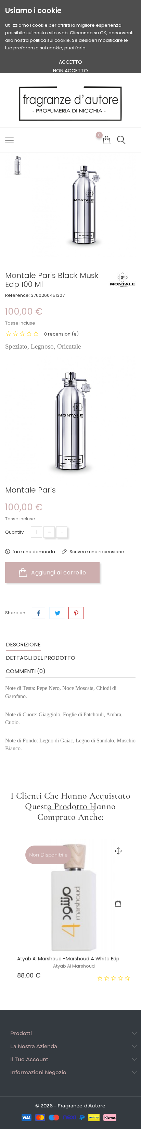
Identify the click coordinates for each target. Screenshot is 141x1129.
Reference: (17, 295)
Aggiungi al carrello (58, 572)
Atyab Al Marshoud (74, 966)
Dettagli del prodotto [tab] (40, 658)
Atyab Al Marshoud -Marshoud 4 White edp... (70, 958)
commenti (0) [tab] (26, 671)
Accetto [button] (70, 62)
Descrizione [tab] (23, 644)
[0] (106, 140)
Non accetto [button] (70, 70)
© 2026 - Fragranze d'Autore (70, 1106)
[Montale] (122, 279)
